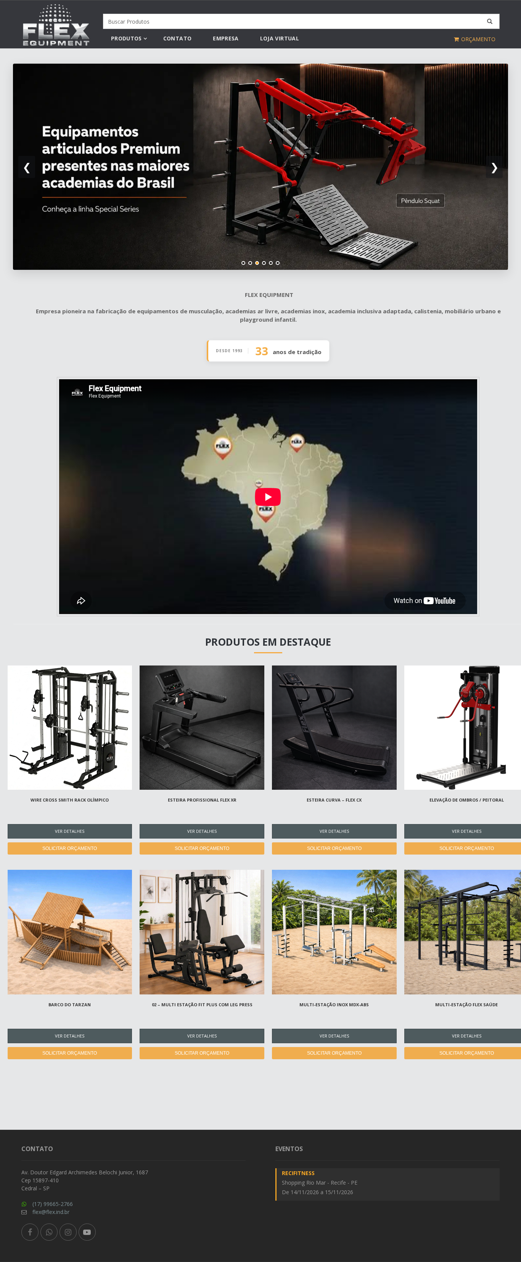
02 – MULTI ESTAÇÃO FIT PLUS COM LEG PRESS (202, 1004)
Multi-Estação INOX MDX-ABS (334, 1004)
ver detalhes (69, 831)
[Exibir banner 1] (243, 263)
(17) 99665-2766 (52, 1203)
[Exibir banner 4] (264, 263)
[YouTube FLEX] (87, 1232)
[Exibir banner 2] (250, 263)
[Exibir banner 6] (278, 263)
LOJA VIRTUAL (279, 38)
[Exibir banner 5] (271, 263)
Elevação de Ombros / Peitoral (466, 800)
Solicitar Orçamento (69, 848)
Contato (177, 38)
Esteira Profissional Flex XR (202, 800)
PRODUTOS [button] (126, 38)
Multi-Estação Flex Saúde (466, 1004)
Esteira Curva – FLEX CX (334, 800)
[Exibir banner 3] (257, 263)
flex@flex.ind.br (50, 1211)
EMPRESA (225, 38)
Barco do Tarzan (69, 1004)
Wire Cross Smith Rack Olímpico (70, 800)
